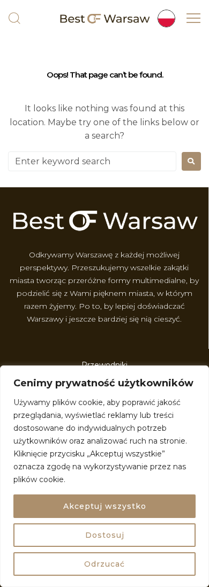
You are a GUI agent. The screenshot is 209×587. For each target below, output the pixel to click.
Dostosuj (104, 535)
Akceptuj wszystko (104, 506)
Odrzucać (104, 564)
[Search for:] (92, 161)
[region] (104, 476)
